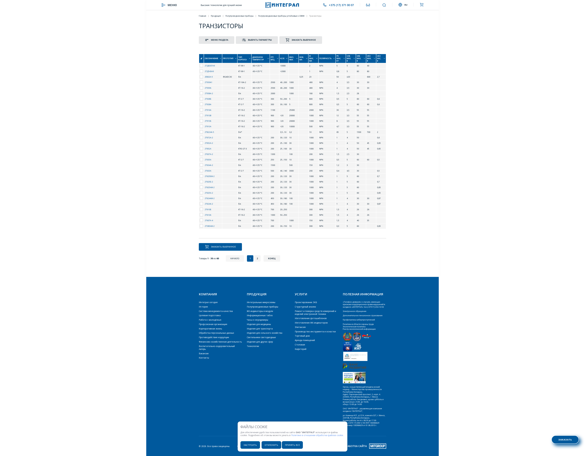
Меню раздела (219, 39)
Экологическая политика (354, 326)
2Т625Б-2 (209, 181)
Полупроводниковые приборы (262, 306)
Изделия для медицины (259, 324)
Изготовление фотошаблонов (311, 318)
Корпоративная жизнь (210, 328)
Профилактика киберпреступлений (359, 319)
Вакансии (204, 353)
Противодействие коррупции (214, 337)
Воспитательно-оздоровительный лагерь (217, 347)
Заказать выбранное (304, 39)
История (203, 306)
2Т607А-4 (209, 220)
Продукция (256, 294)
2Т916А (208, 110)
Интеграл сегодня (208, 302)
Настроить (250, 444)
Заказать (565, 439)
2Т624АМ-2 (209, 198)
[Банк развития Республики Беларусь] (354, 368)
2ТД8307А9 (210, 65)
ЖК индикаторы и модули (260, 311)
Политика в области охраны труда (358, 324)
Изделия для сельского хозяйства (264, 332)
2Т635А (208, 159)
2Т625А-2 (209, 193)
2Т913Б (208, 121)
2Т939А (208, 88)
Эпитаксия (300, 327)
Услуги (301, 294)
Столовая (300, 344)
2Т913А (208, 126)
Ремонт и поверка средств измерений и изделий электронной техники (315, 312)
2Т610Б (208, 209)
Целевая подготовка (210, 315)
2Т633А (208, 171)
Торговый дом (302, 335)
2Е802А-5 (209, 77)
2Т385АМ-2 (209, 226)
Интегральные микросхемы (261, 302)
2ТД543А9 (209, 71)
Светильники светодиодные (261, 337)
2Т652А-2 (209, 143)
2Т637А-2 (209, 154)
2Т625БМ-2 (209, 176)
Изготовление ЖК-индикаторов (311, 322)
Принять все (292, 444)
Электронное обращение (354, 311)
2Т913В (208, 115)
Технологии (253, 346)
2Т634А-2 (209, 165)
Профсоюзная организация (213, 324)
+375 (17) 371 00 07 (341, 5)
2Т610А (208, 215)
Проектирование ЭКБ (306, 302)
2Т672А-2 (209, 137)
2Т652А (208, 148)
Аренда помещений (305, 340)
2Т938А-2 (209, 93)
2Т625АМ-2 (209, 187)
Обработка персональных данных (216, 332)
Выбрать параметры (260, 39)
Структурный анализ (305, 306)
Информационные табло (260, 315)
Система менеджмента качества (216, 311)
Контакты (204, 357)
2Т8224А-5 (209, 132)
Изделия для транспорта (260, 328)
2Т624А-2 (209, 204)
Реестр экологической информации (359, 329)
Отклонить (271, 444)
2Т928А (208, 104)
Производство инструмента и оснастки (315, 331)
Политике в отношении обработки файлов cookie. (317, 435)
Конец (272, 258)
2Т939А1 (208, 82)
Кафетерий (300, 349)
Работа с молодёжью (210, 319)
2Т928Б (208, 99)
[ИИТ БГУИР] (357, 350)
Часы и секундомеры (257, 319)
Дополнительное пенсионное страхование (363, 315)
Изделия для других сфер (260, 341)
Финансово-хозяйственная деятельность (220, 341)
